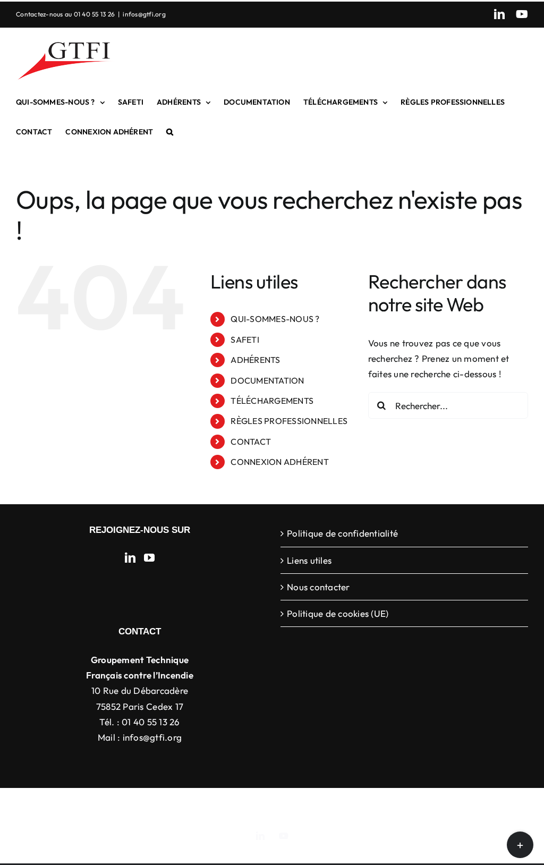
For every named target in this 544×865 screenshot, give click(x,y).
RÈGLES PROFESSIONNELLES (289, 420)
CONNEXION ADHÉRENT (280, 461)
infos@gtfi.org (144, 14)
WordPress (441, 804)
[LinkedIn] (130, 558)
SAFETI (245, 339)
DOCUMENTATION (267, 380)
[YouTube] (149, 558)
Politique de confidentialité (342, 533)
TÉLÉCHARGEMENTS (272, 400)
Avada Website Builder (213, 804)
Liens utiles (309, 560)
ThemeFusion (283, 804)
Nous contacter (318, 586)
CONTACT (251, 441)
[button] (169, 132)
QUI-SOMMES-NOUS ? (275, 318)
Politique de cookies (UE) (337, 613)
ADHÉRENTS (255, 359)
